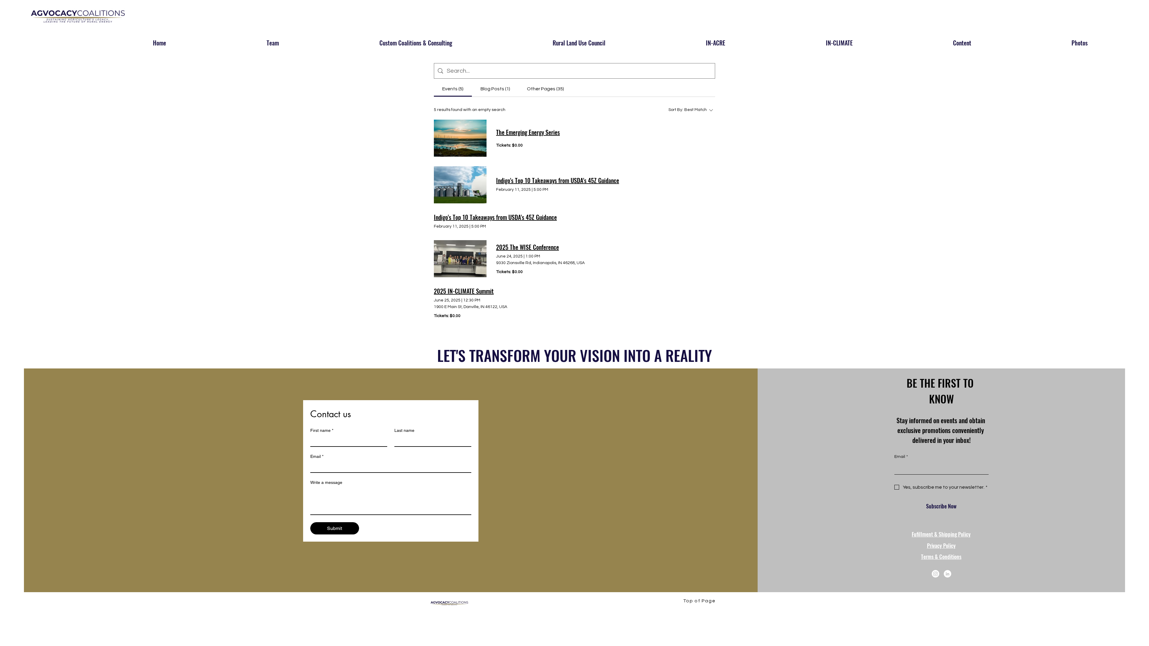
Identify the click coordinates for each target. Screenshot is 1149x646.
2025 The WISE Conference (527, 247)
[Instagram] (935, 574)
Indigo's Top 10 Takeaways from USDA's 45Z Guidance (557, 180)
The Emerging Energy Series (528, 132)
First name (321, 430)
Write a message (326, 482)
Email (316, 456)
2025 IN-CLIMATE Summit (464, 291)
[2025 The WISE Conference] (460, 258)
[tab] (453, 89)
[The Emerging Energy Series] (460, 138)
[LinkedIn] (947, 574)
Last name (404, 430)
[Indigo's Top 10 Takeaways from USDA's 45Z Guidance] (460, 184)
